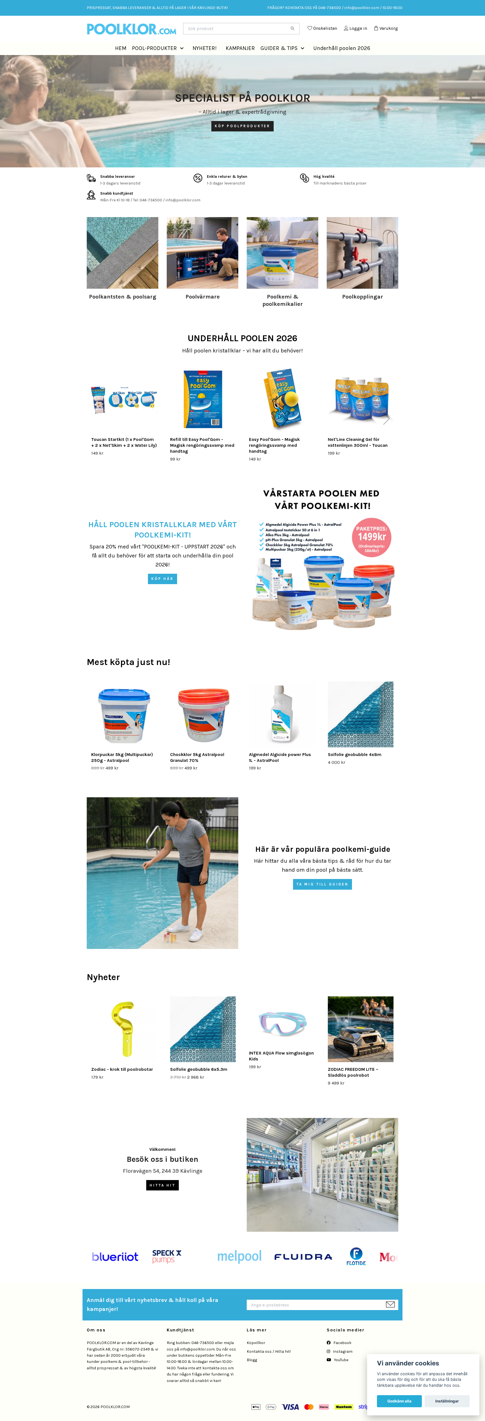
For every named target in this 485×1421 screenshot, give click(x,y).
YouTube (340, 1372)
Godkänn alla (399, 1401)
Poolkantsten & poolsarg (122, 309)
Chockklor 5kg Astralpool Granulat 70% (197, 770)
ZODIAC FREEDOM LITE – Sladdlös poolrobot (353, 1084)
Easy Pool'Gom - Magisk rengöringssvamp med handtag (274, 457)
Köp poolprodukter (242, 138)
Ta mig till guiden (322, 897)
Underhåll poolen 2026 (341, 60)
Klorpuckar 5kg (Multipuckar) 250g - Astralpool (122, 770)
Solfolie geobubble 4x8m (354, 767)
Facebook (342, 1355)
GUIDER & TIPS (279, 60)
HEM (120, 60)
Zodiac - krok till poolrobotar (122, 1082)
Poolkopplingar (362, 309)
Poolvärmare (203, 309)
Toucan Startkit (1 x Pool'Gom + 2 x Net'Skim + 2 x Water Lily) (124, 455)
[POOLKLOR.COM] (164, 31)
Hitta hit (162, 1197)
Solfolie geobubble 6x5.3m (198, 1082)
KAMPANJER (240, 60)
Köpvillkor (256, 1355)
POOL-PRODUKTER (154, 60)
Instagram (342, 1363)
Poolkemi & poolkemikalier (282, 313)
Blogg (252, 1372)
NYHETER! (205, 60)
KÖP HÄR (162, 591)
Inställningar (447, 1401)
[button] (183, 60)
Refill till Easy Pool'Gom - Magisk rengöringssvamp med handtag (202, 457)
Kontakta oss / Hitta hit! (269, 1363)
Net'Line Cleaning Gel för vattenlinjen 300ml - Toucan (358, 455)
